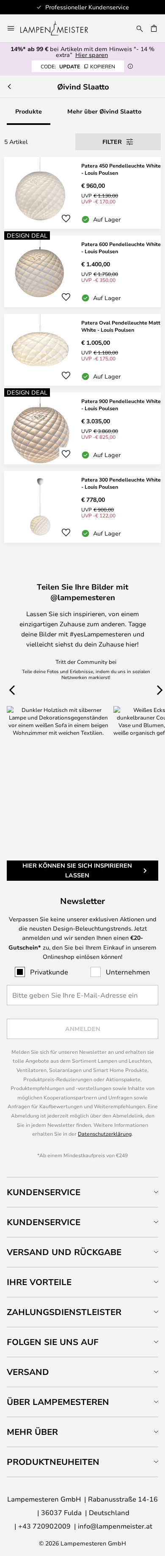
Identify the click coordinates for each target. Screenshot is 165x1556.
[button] (66, 218)
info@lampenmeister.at (115, 1525)
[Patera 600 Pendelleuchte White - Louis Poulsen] (82, 271)
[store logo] (59, 28)
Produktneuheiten (53, 1461)
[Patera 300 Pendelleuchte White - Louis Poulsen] (82, 507)
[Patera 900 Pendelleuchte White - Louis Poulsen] (82, 428)
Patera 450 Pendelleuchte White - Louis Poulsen (121, 169)
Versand (28, 1371)
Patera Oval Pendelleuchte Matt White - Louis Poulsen (120, 326)
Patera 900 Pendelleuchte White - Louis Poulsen (121, 404)
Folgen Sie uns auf (53, 1342)
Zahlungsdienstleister (64, 1312)
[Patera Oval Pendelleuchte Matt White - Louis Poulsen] (82, 350)
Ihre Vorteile (39, 1282)
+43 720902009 (44, 1525)
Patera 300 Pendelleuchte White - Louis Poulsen (121, 483)
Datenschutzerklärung (105, 1133)
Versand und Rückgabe (64, 1252)
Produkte (28, 111)
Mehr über (32, 1431)
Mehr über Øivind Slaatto (104, 111)
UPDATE (78, 66)
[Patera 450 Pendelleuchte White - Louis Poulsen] (82, 193)
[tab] (82, 1192)
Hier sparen (91, 55)
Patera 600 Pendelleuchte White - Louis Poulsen (121, 247)
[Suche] (139, 28)
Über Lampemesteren (58, 1401)
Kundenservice (43, 1192)
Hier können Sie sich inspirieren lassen (77, 870)
